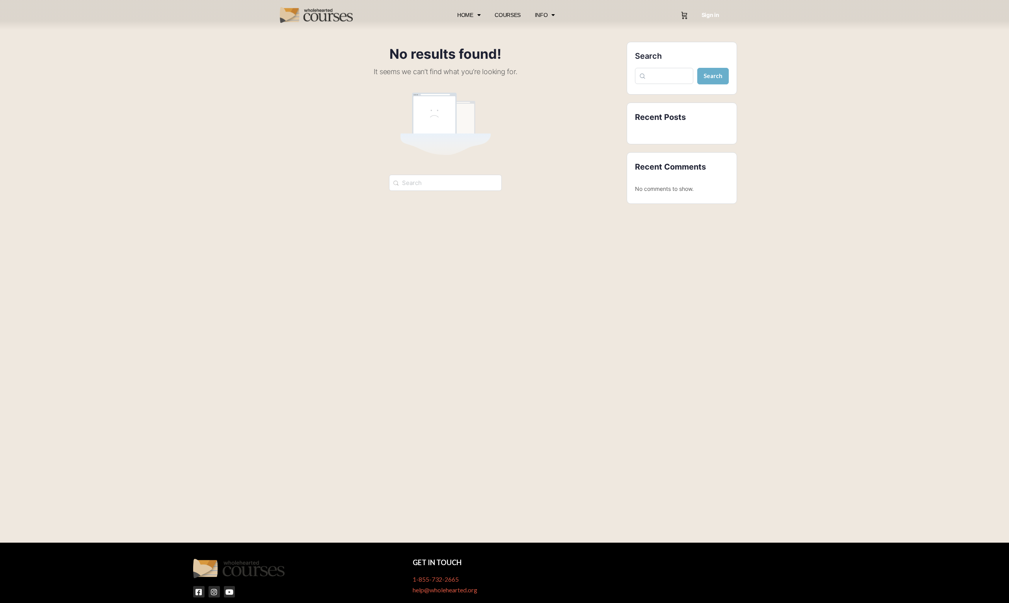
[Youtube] (229, 591)
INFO (541, 15)
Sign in (710, 14)
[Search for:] (445, 182)
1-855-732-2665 (436, 579)
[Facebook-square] (199, 591)
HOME (465, 15)
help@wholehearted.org (445, 590)
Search (648, 56)
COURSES (508, 15)
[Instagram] (214, 591)
